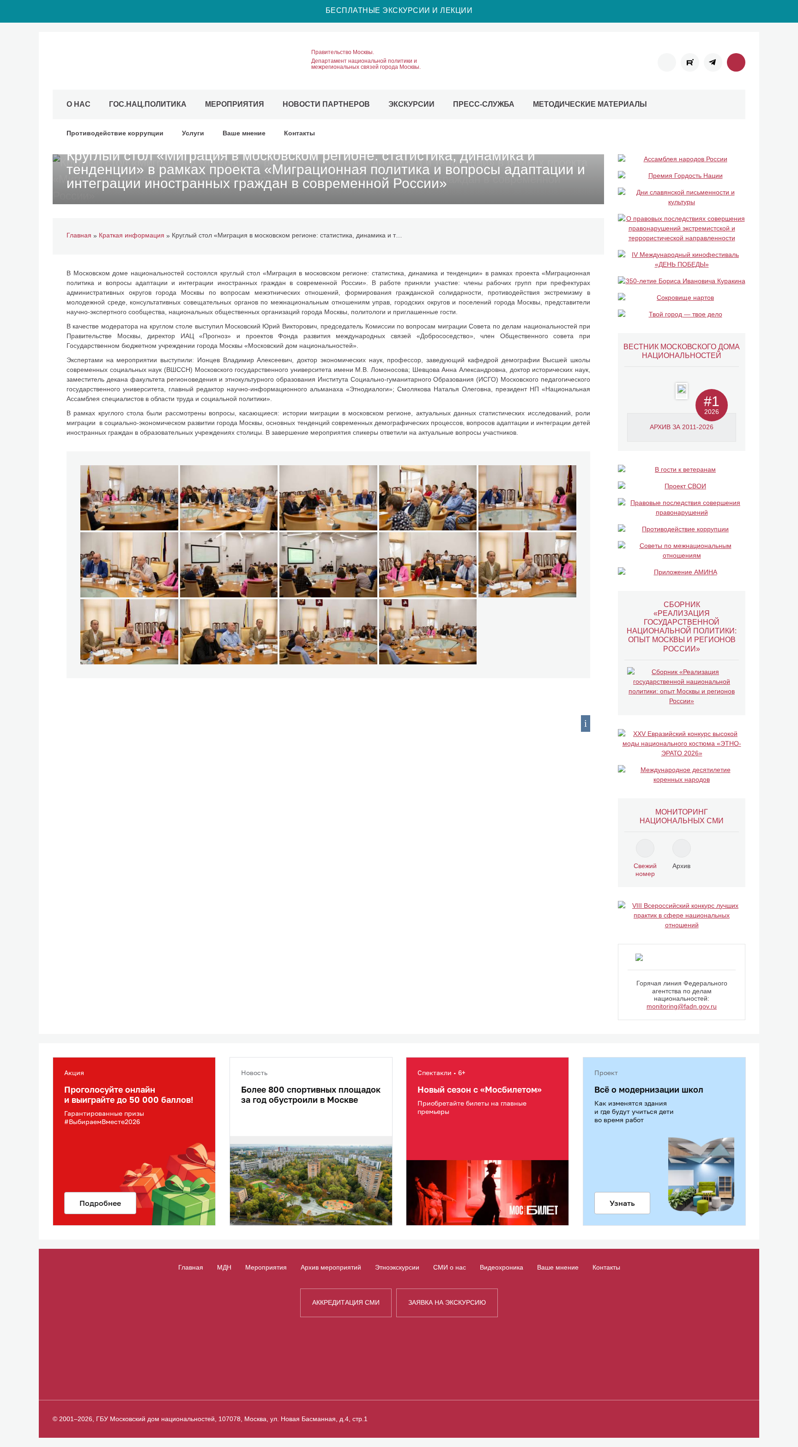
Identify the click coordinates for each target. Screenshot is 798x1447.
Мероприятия (234, 104)
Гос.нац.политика (148, 104)
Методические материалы (590, 104)
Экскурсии (411, 104)
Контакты (299, 133)
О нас (78, 104)
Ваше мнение (244, 133)
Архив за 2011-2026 (681, 427)
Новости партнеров (326, 104)
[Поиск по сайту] (736, 62)
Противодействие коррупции (114, 133)
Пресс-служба (483, 104)
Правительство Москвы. (342, 52)
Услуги (193, 133)
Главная (190, 1267)
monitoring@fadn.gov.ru (682, 1006)
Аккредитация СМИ (346, 1302)
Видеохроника (501, 1267)
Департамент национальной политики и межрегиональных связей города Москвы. (366, 64)
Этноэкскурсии (397, 1267)
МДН (224, 1267)
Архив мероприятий (331, 1267)
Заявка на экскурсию (447, 1302)
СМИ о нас (449, 1267)
